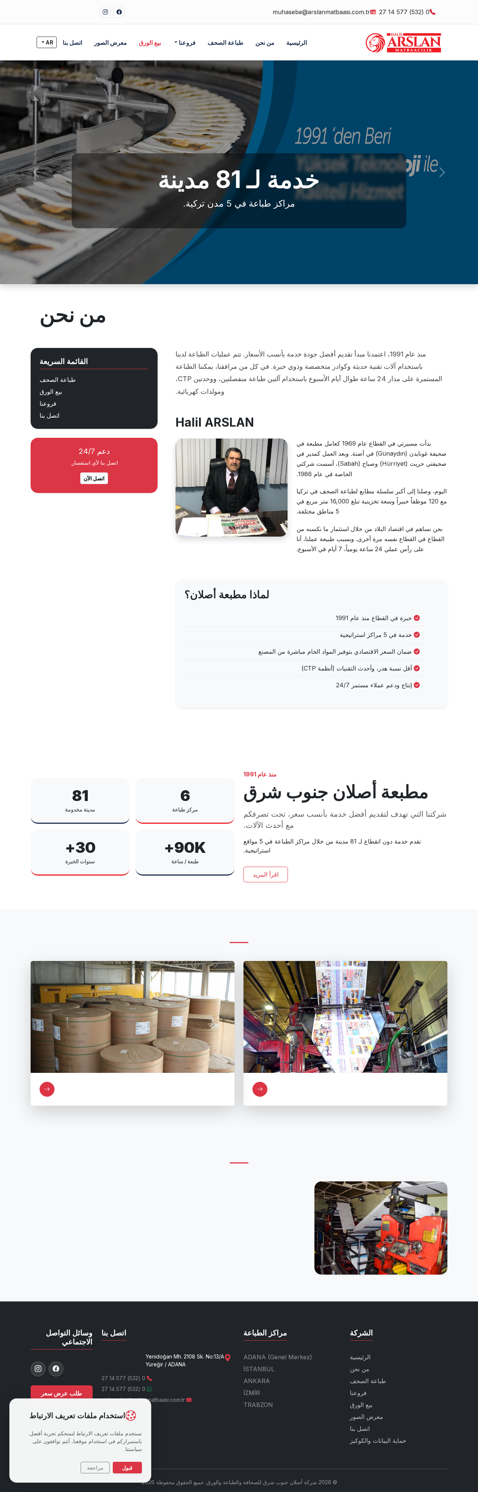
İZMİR (251, 1393)
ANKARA (256, 1381)
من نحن (264, 42)
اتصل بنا (72, 42)
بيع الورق (150, 42)
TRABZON (258, 1404)
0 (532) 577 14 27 (404, 12)
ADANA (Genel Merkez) (277, 1357)
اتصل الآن (94, 478)
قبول (127, 1467)
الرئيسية (296, 42)
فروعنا (48, 403)
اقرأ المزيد (266, 874)
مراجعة (95, 1467)
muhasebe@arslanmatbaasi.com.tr (321, 12)
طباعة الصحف (225, 42)
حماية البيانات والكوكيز (378, 1440)
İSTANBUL (258, 1369)
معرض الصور (110, 42)
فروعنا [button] (186, 42)
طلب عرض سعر (61, 1393)
